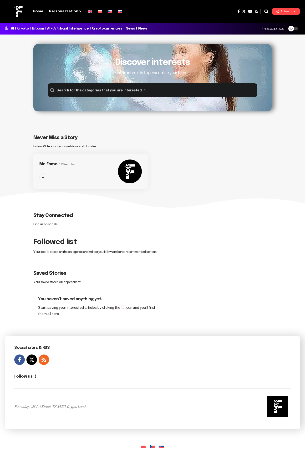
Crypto (23, 28)
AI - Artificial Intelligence (68, 28)
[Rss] (256, 11)
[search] (266, 11)
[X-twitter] (31, 359)
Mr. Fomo (48, 164)
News (130, 28)
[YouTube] (250, 11)
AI (12, 28)
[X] (244, 11)
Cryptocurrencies (107, 28)
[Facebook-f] (19, 359)
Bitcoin (38, 28)
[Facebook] (238, 11)
